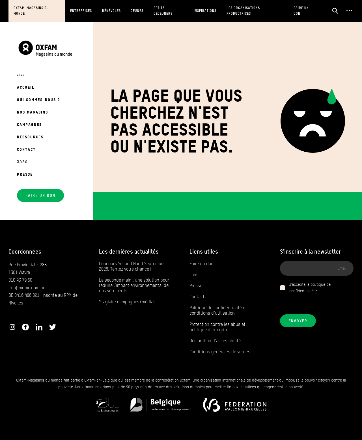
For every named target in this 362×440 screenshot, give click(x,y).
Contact (26, 149)
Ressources (30, 136)
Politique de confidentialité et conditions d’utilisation (218, 310)
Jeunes (137, 10)
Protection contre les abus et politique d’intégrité (217, 327)
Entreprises (81, 10)
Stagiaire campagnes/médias (127, 301)
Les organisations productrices (243, 11)
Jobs (22, 161)
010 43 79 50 (20, 280)
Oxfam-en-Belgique (100, 380)
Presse (25, 174)
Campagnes (29, 124)
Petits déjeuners (163, 11)
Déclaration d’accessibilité (215, 340)
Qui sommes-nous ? (38, 99)
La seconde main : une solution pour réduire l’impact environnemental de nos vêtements (134, 285)
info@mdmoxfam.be (26, 287)
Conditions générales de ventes (219, 351)
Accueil (26, 87)
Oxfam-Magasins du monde (31, 11)
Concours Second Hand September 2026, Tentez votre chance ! (132, 266)
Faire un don (301, 11)
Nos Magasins (32, 112)
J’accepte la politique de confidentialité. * (310, 288)
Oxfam (185, 380)
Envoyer (297, 321)
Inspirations (205, 10)
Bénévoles (111, 10)
